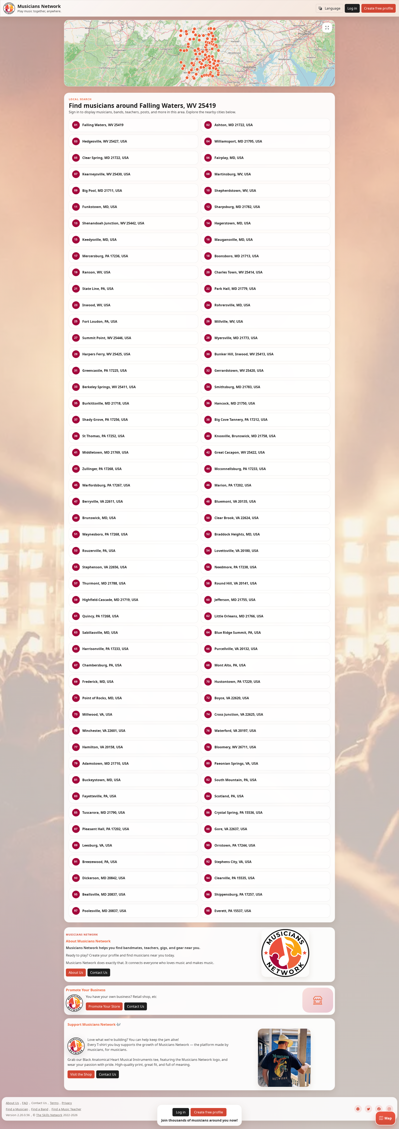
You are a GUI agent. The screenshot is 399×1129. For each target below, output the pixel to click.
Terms (54, 1103)
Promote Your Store (104, 1006)
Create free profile (378, 8)
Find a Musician (17, 1109)
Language (332, 8)
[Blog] (358, 1109)
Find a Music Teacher (66, 1109)
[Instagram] (389, 1109)
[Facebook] (379, 1109)
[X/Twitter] (368, 1109)
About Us (76, 972)
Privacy (67, 1103)
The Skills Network (49, 1115)
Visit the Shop (81, 1074)
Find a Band (39, 1109)
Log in (352, 8)
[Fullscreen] (327, 28)
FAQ (25, 1103)
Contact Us (98, 972)
